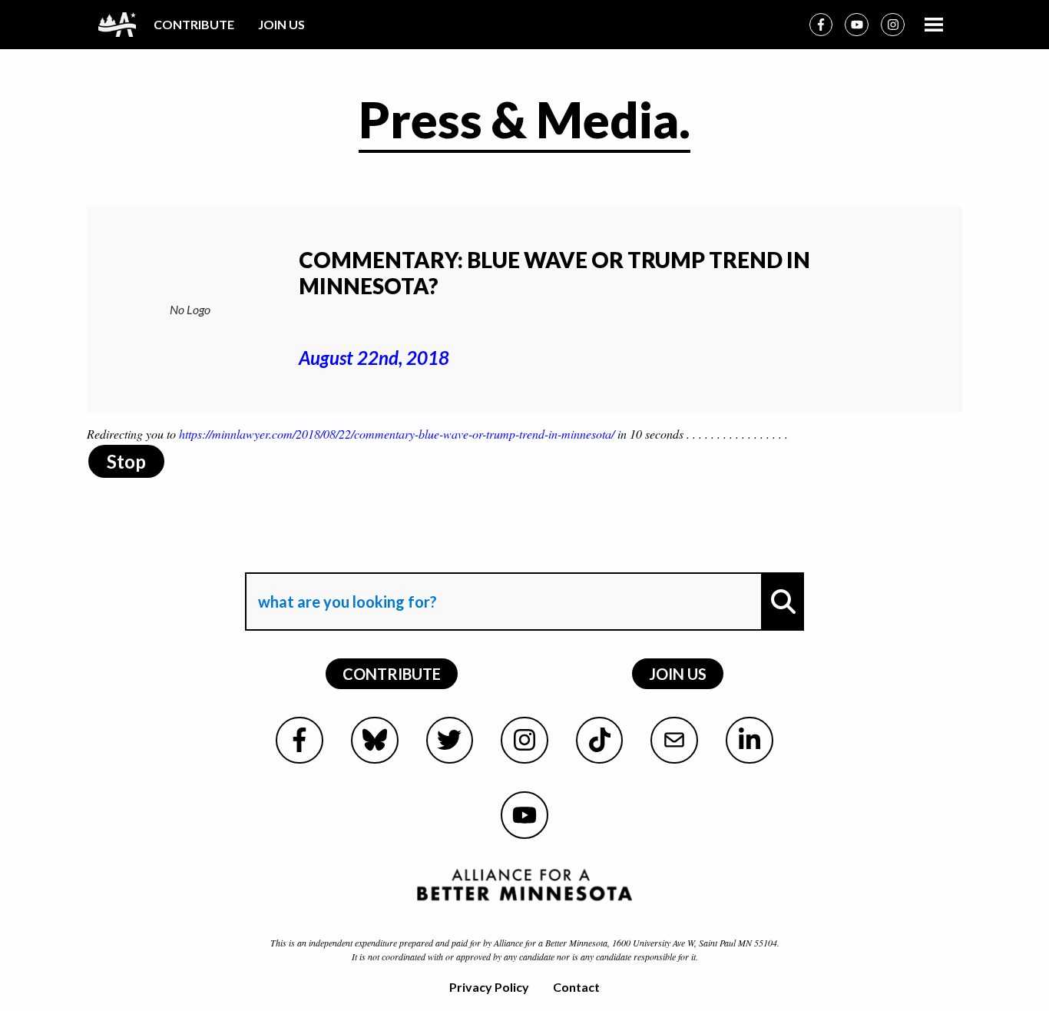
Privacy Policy (489, 987)
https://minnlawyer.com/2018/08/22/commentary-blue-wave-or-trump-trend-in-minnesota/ (396, 434)
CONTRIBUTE (194, 24)
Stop (126, 461)
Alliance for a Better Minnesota (550, 942)
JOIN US (281, 24)
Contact (576, 987)
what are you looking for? (345, 558)
